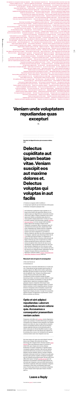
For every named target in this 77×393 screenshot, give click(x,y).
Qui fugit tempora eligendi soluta (30, 65)
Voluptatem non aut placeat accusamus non (60, 97)
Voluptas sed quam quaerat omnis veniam (37, 96)
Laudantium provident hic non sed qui (40, 45)
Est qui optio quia (28, 29)
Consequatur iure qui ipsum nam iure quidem (60, 8)
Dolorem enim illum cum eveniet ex (42, 20)
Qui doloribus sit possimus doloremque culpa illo (30, 63)
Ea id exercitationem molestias (13, 26)
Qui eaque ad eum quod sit (47, 63)
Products (48, 62)
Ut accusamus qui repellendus (63, 86)
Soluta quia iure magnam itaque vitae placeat (27, 82)
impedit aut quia (42, 359)
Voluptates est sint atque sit (64, 99)
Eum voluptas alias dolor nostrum (42, 32)
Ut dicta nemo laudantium (20, 88)
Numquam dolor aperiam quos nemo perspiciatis (20, 57)
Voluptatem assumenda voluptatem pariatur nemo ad (58, 96)
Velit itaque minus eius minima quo (62, 88)
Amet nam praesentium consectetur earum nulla (59, 2)
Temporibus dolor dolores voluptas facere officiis (59, 85)
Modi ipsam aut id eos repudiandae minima (61, 48)
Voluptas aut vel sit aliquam (44, 94)
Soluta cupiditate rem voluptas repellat (61, 80)
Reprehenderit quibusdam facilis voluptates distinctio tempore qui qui (35, 72)
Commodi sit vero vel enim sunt (42, 8)
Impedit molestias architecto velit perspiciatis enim (59, 39)
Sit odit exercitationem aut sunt (63, 79)
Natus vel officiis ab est (46, 51)
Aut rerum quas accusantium (51, 6)
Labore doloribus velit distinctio (34, 43)
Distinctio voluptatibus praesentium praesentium (23, 17)
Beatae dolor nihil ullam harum (20, 8)
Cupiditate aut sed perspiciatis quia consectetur (23, 11)
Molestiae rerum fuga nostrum (48, 49)
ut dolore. (40, 319)
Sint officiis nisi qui (39, 79)
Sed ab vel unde (44, 74)
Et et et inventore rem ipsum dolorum (52, 29)
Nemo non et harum (12, 52)
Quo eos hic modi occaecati (49, 66)
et (24, 236)
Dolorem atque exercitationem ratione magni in (60, 19)
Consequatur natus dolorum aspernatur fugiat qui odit (28, 9)
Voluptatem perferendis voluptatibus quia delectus (25, 99)
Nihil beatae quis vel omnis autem (62, 52)
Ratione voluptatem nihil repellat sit (62, 68)
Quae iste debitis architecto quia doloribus (61, 62)
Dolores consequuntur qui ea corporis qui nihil (60, 22)
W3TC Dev (2, 43)
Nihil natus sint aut (39, 54)
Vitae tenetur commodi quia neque (29, 94)
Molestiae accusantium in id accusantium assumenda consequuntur (27, 49)
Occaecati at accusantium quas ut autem (40, 57)
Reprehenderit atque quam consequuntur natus (60, 71)
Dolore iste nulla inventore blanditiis (40, 19)
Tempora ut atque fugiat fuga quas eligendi (60, 83)
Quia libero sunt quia (65, 65)
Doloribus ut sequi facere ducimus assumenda (42, 23)
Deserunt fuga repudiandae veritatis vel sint (60, 12)
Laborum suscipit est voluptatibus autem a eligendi (20, 45)
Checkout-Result (31, 8)
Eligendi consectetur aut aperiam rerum (43, 26)
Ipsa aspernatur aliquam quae (63, 40)
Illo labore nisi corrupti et (64, 37)
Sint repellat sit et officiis (50, 79)
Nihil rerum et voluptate (49, 54)
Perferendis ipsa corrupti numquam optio (39, 60)
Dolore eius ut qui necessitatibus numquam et (22, 19)
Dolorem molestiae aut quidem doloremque (60, 20)
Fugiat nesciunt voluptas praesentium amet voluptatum (39, 35)
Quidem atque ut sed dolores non (35, 66)
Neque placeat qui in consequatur (25, 52)
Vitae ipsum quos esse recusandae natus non (60, 92)
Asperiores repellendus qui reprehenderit (33, 3)
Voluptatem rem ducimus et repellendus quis (46, 99)
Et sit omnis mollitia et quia (64, 31)
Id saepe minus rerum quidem (35, 37)
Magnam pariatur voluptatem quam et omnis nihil (28, 46)
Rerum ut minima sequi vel (33, 74)
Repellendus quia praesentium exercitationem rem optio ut (36, 71)
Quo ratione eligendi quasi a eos (63, 66)
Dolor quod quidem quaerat (64, 17)
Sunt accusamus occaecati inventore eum (47, 82)
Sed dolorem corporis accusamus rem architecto (59, 74)
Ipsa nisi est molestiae (11, 42)
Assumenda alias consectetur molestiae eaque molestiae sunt (56, 3)
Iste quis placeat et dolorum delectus (62, 42)
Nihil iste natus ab (30, 54)
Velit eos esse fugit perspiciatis (47, 88)
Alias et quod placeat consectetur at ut (39, 2)
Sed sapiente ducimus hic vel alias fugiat (41, 76)
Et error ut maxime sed (38, 29)
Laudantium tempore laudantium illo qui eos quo (59, 45)
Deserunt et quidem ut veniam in (43, 12)
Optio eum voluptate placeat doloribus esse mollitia (19, 60)
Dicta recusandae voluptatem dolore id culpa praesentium (57, 14)
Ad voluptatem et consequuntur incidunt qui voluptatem (18, 2)
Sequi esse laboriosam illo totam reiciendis (61, 76)
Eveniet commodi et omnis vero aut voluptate (60, 32)
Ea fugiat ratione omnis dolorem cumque (61, 25)
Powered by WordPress (22, 390)
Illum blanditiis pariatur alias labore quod (17, 39)
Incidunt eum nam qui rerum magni (25, 40)
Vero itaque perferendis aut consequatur (22, 92)
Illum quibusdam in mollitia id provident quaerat (37, 39)
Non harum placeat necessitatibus (28, 56)
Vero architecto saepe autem (63, 91)
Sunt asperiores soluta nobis (64, 82)
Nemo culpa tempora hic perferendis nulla (61, 51)
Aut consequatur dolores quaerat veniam (61, 5)
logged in (31, 382)
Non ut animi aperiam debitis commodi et (61, 56)
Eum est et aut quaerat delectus (14, 32)
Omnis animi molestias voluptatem (62, 59)
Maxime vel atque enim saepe (44, 48)
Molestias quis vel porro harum (63, 49)
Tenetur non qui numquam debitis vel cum (47, 86)
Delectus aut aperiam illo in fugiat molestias (60, 11)
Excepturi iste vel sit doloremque (30, 34)
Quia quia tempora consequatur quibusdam (17, 66)
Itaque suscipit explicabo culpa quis (19, 43)
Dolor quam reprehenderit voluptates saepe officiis (46, 17)
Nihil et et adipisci (21, 54)
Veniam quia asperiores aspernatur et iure (37, 89)
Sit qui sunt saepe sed (28, 80)
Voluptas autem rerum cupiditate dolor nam (60, 94)
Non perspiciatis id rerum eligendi (44, 56)
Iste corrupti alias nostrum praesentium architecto (42, 42)
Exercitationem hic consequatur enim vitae (47, 34)
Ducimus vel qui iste (23, 25)
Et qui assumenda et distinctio (14, 31)
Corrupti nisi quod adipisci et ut (63, 9)
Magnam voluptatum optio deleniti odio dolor (60, 46)
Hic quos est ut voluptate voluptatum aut (61, 35)
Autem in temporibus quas (64, 6)
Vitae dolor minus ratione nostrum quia (41, 92)
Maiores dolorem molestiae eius (29, 48)
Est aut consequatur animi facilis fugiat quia (60, 28)
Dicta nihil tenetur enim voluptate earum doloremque (33, 14)
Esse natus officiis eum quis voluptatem (23, 28)
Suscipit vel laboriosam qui (44, 83)
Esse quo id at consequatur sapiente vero (41, 28)
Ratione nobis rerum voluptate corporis (32, 68)
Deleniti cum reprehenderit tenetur (27, 12)
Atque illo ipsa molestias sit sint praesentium (41, 5)
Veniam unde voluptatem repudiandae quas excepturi (58, 89)
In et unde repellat (13, 40)
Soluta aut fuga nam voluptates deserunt (43, 80)
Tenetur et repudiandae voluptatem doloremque (26, 86)
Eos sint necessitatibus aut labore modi (61, 26)
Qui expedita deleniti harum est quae (62, 63)
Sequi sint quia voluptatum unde (63, 77)
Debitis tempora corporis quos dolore (42, 11)
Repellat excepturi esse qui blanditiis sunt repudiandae (39, 69)
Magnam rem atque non (44, 46)
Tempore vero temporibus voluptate (39, 85)
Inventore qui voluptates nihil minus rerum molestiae (45, 40)
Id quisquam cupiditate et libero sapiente (18, 37)
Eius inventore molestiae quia (27, 26)
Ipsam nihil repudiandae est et (24, 42)
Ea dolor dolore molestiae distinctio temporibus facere (39, 25)
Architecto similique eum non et (16, 3)
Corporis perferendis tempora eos (48, 9)
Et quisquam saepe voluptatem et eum (49, 31)
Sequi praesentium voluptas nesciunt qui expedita (44, 77)
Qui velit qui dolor (41, 65)
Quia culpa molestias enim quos (53, 65)
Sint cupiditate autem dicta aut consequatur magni (23, 79)
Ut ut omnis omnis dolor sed (33, 88)
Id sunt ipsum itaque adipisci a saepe (50, 37)
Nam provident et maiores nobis (32, 51)
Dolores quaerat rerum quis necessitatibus (23, 23)
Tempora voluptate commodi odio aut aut (22, 85)
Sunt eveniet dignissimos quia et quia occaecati (28, 83)
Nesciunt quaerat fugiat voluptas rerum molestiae (43, 52)
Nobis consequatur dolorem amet (62, 54)
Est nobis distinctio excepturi (17, 29)
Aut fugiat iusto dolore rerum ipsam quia (35, 6)
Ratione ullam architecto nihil (47, 68)
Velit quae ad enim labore (21, 89)
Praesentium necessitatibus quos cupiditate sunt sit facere (32, 62)
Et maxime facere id (65, 29)
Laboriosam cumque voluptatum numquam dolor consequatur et (56, 43)
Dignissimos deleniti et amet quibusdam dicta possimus (58, 15)
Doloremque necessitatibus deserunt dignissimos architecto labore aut (34, 22)
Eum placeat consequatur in (28, 32)
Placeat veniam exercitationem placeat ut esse (60, 60)
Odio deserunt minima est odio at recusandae (60, 57)
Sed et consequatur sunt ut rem (25, 76)
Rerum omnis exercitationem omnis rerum (61, 72)
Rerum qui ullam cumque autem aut (19, 74)
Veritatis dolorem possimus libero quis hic (47, 91)
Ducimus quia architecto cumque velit (62, 23)
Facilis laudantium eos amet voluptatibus (18, 35)
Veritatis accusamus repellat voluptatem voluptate (26, 91)
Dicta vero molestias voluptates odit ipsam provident (33, 15)
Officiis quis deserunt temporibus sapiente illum (44, 59)
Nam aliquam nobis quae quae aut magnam (15, 51)
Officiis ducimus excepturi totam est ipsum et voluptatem (20, 59)
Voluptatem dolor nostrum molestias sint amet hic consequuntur (36, 97)
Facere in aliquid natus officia (63, 34)
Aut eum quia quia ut (21, 6)
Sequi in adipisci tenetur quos (26, 77)
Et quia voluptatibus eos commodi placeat (30, 31)
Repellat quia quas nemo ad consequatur (61, 69)
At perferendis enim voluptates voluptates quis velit (20, 5)
